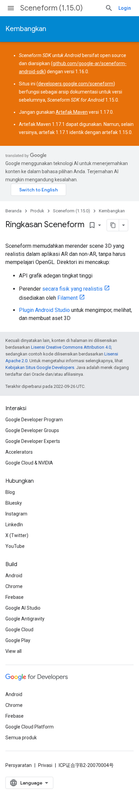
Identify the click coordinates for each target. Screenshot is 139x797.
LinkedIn (14, 524)
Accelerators (19, 452)
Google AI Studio (22, 608)
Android (13, 575)
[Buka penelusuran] (109, 8)
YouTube (15, 546)
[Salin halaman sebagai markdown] (113, 225)
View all (13, 651)
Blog (10, 492)
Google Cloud (19, 629)
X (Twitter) (16, 535)
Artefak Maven (72, 112)
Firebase (14, 597)
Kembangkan (25, 29)
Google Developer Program (34, 419)
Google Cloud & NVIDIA (29, 463)
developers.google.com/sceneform (75, 83)
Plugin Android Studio (44, 310)
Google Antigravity (25, 618)
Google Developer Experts (32, 441)
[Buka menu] (11, 8)
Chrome (14, 586)
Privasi (45, 765)
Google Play (17, 640)
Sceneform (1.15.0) (51, 7)
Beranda (13, 210)
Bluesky (13, 503)
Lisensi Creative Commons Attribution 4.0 (71, 347)
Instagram (16, 513)
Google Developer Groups (32, 430)
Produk (37, 210)
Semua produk (21, 737)
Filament (67, 298)
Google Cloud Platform (29, 726)
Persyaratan (18, 765)
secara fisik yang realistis (72, 289)
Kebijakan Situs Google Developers (39, 367)
